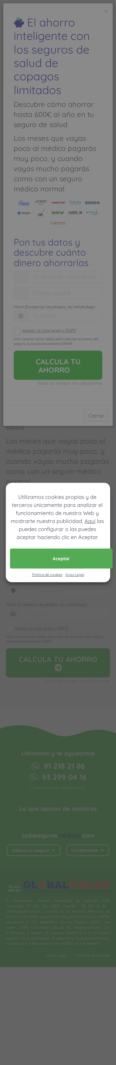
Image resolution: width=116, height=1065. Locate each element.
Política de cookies (47, 574)
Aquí (89, 521)
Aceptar (61, 558)
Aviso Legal (74, 574)
